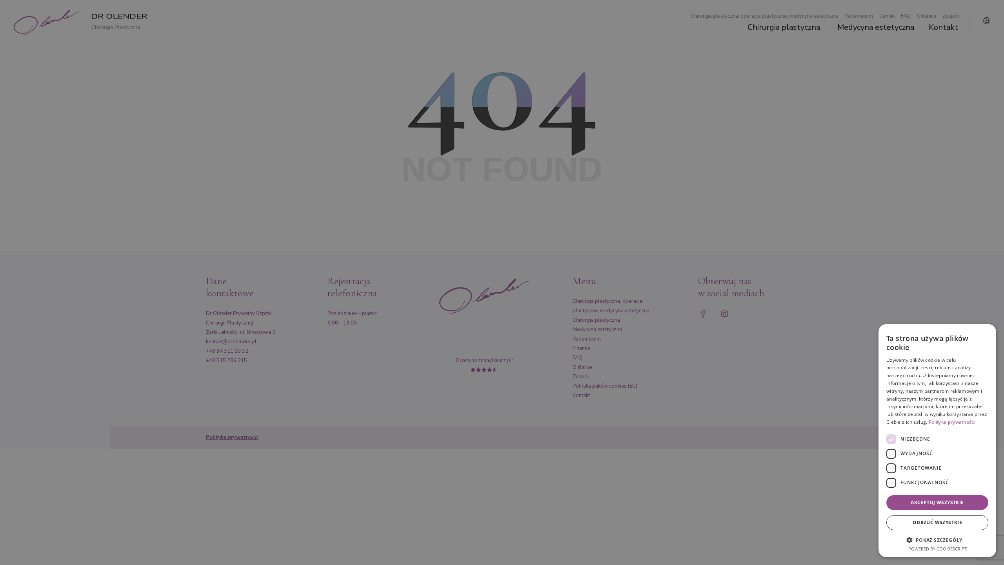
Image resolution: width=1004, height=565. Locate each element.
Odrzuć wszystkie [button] (937, 522)
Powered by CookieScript (937, 549)
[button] (937, 539)
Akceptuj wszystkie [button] (937, 502)
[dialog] (937, 440)
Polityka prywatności (952, 422)
